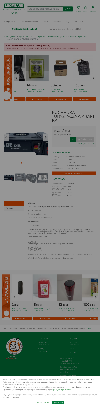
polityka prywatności (62, 390)
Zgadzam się (58, 402)
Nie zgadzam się (43, 402)
